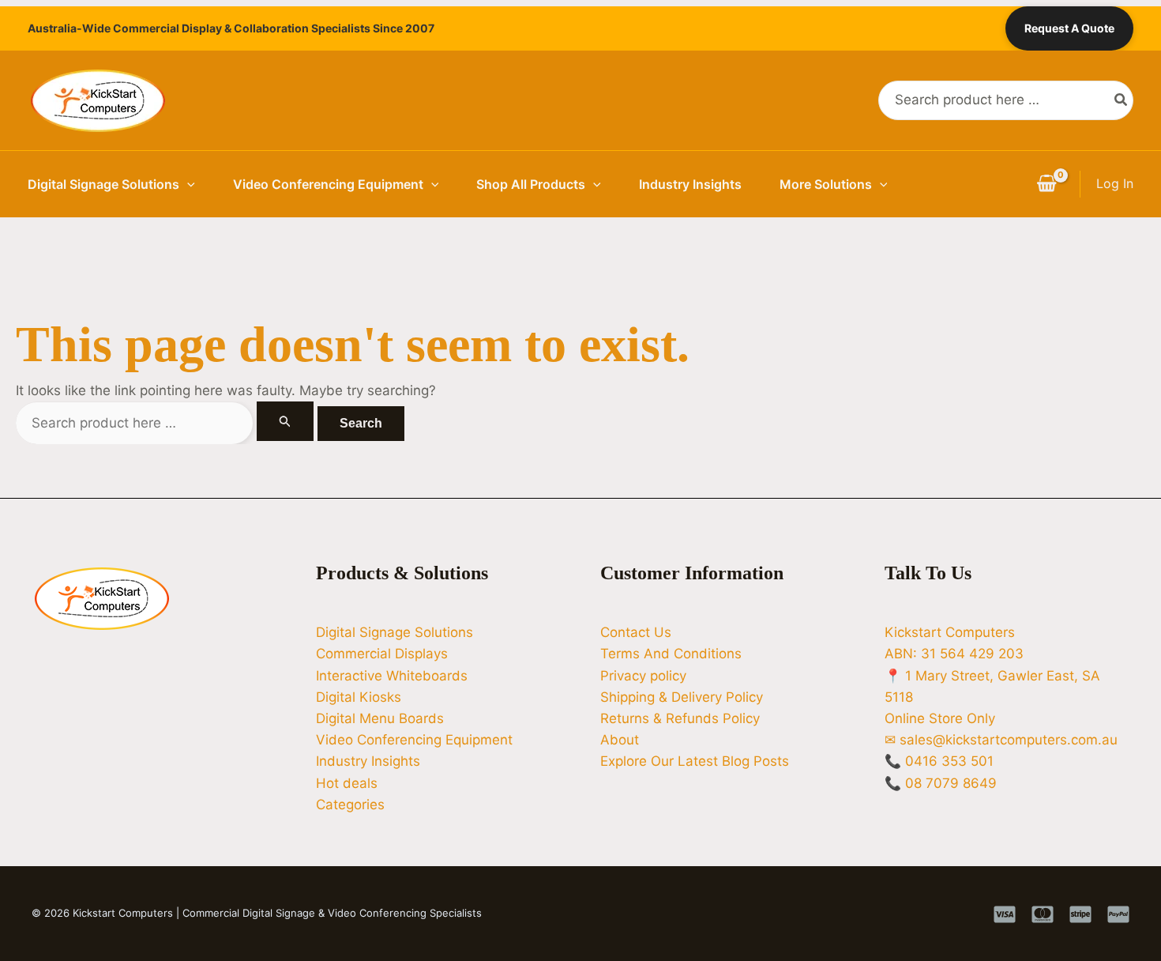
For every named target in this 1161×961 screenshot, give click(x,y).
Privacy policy (643, 676)
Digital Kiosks (358, 697)
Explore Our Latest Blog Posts (694, 761)
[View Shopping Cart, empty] (1046, 184)
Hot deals (347, 783)
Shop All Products (530, 184)
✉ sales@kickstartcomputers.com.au (1001, 740)
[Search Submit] (285, 421)
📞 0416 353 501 (939, 761)
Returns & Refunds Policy (680, 718)
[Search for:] (166, 423)
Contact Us (635, 632)
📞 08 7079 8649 (941, 783)
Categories (350, 804)
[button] (187, 184)
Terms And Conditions (671, 653)
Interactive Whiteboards (392, 676)
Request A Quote (1069, 28)
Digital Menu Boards (380, 718)
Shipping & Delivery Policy (681, 697)
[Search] (1121, 100)
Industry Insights (690, 184)
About (619, 740)
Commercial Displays (382, 653)
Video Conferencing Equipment (328, 184)
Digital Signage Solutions (103, 184)
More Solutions (826, 184)
